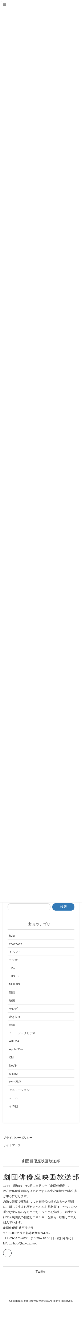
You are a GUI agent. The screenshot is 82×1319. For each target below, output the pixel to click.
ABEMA (14, 1041)
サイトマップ (12, 1145)
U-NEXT (14, 1073)
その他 (13, 1106)
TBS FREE (16, 976)
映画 (12, 1000)
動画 (12, 1025)
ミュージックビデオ (22, 1033)
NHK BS (14, 984)
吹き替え (15, 1016)
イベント (15, 951)
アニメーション (19, 1090)
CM (11, 1057)
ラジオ (13, 960)
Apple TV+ (16, 1049)
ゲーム (13, 1098)
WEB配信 (15, 1081)
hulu (12, 935)
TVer (12, 968)
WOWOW (15, 943)
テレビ (13, 1008)
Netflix (13, 1065)
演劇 (12, 992)
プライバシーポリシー (18, 1137)
